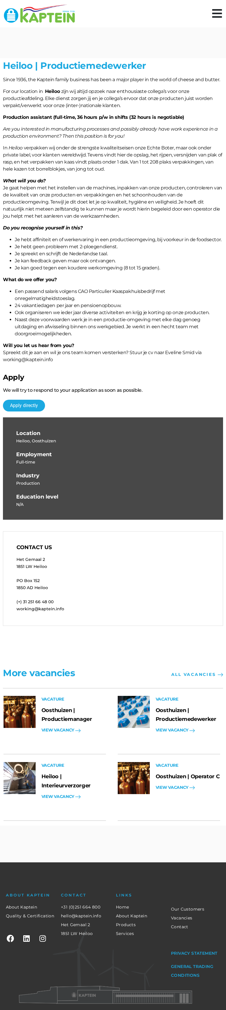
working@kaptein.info (40, 608)
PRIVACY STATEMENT (194, 953)
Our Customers (187, 909)
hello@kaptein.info (81, 916)
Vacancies (181, 918)
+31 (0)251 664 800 (80, 907)
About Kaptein (21, 907)
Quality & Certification (30, 916)
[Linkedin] (26, 938)
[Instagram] (42, 938)
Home (122, 907)
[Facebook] (10, 938)
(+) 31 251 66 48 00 (35, 601)
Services (125, 933)
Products (126, 924)
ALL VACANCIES (194, 674)
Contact (179, 926)
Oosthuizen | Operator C (188, 776)
